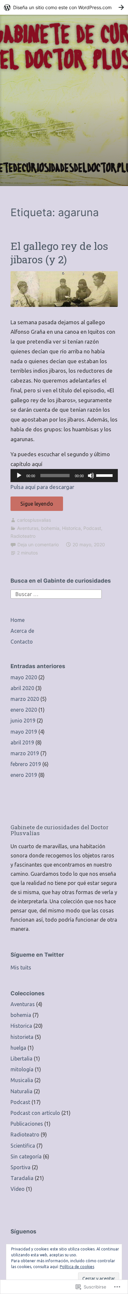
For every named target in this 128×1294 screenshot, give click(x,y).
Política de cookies (77, 1267)
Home (18, 620)
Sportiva (21, 1167)
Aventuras (27, 528)
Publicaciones (27, 1124)
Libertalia (21, 1058)
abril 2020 (22, 688)
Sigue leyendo (32, 505)
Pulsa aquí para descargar (42, 487)
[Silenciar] (91, 475)
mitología (22, 1069)
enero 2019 (24, 775)
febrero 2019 (26, 764)
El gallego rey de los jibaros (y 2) (59, 253)
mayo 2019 (24, 732)
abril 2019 (22, 742)
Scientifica (23, 1146)
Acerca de (22, 631)
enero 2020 (24, 710)
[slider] (105, 475)
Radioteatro (23, 536)
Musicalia (22, 1080)
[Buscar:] (56, 593)
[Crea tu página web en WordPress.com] (64, 7)
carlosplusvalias (34, 520)
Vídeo (18, 1189)
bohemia (50, 528)
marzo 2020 (25, 699)
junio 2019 (23, 720)
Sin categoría (26, 1156)
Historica (71, 528)
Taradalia (22, 1178)
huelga (18, 1048)
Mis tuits (21, 967)
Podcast (92, 528)
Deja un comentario (38, 544)
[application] (64, 475)
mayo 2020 (24, 677)
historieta (22, 1037)
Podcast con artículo (35, 1113)
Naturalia (21, 1091)
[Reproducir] (19, 475)
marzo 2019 (25, 753)
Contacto (22, 642)
